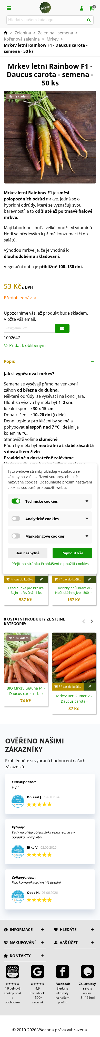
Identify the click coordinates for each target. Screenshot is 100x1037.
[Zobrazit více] (41, 579)
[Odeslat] (89, 20)
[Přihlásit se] (81, 8)
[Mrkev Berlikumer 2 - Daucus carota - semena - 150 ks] (74, 658)
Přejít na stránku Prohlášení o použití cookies (50, 563)
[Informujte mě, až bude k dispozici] (62, 328)
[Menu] (9, 8)
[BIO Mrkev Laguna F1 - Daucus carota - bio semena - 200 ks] (26, 658)
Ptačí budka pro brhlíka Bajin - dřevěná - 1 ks (26, 590)
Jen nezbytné (27, 553)
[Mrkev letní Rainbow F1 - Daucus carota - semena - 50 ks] (50, 137)
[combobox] (46, 20)
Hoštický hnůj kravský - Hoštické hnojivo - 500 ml (74, 590)
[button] (50, 361)
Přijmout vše (72, 553)
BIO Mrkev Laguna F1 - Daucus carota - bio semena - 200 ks (26, 693)
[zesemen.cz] (45, 7)
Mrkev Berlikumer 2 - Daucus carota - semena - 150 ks (74, 701)
